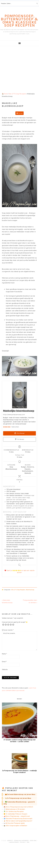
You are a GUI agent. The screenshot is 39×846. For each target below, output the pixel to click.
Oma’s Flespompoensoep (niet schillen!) (19, 807)
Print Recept (21, 433)
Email (4, 661)
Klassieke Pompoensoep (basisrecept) (19, 818)
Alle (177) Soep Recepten (18, 589)
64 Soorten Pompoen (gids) (15, 823)
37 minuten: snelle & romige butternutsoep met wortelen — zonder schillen (19, 740)
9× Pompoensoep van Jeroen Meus (19, 798)
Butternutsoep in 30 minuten (15, 809)
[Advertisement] (19, 67)
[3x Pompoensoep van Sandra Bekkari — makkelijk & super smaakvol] (19, 768)
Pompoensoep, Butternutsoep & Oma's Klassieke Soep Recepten (19, 20)
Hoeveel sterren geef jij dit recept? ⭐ (15, 622)
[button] (4, 427)
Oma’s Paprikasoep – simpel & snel (18, 816)
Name (4, 654)
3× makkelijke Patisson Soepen (16, 814)
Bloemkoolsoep (30, 589)
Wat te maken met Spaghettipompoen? (19, 821)
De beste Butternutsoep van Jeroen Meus (21, 794)
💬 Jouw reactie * (8, 630)
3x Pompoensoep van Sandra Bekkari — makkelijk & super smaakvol (19, 771)
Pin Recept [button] (20, 439)
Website (5, 669)
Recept (20, 113)
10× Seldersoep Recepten (15, 811)
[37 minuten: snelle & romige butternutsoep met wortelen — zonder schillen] (19, 737)
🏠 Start (4, 94)
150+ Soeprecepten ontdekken (16, 825)
